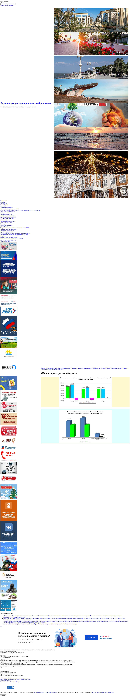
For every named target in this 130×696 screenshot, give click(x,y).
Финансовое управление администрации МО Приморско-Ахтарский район (90, 368)
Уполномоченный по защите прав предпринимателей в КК (54, 618)
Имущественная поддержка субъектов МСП (11, 238)
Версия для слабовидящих (7, 5)
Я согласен (3, 695)
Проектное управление (6, 232)
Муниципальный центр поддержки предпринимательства (15, 233)
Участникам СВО (5, 241)
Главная (43, 368)
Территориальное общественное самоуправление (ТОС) (14, 228)
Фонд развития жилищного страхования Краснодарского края (25, 622)
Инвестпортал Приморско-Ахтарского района (19, 618)
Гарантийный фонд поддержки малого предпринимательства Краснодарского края (51, 624)
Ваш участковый (116, 618)
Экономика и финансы (64, 368)
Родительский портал (14, 617)
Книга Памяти (4, 205)
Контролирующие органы (7, 218)
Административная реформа (7, 215)
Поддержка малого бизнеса (7, 230)
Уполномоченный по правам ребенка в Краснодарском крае (102, 615)
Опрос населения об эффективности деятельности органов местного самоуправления (57, 615)
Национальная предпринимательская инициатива (90, 618)
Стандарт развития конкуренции (8, 237)
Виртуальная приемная (3, 201)
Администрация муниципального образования (25, 103)
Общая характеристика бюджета (54, 369)
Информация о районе (6, 214)
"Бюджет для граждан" (116, 368)
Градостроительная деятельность (8, 223)
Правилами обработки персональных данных (45, 692)
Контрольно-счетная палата (7, 213)
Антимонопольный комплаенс (8, 240)
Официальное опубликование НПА (9, 209)
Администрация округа (6, 207)
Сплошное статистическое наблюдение (17, 619)
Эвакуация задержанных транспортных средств (18, 621)
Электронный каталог (6, 222)
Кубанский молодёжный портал (14, 624)
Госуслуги (3, 236)
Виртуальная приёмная (6, 225)
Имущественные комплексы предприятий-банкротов (14, 234)
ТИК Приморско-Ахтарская (7, 221)
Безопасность (3, 219)
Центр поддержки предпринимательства (69, 621)
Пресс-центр (3, 203)
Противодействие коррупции (8, 217)
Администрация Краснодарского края (17, 615)
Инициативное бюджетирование (8, 229)
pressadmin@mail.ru (10, 659)
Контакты (2, 206)
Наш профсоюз (4, 226)
